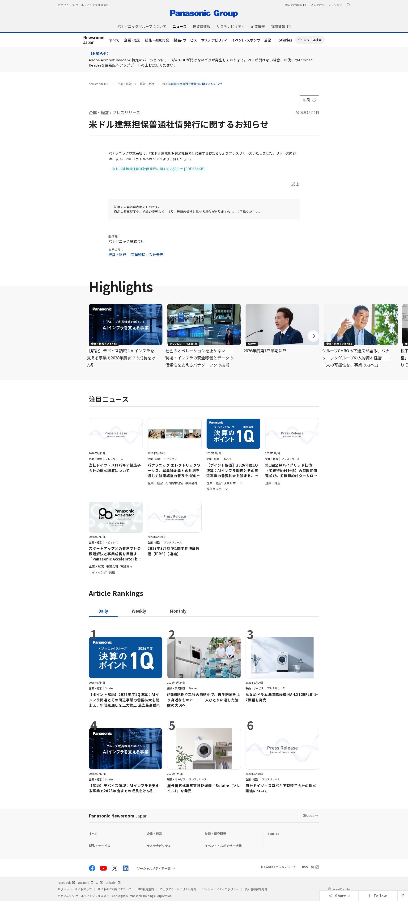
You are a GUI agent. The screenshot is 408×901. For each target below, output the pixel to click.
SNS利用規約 (145, 889)
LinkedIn (111, 882)
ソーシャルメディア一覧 (153, 868)
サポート (63, 889)
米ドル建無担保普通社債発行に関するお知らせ (192, 84)
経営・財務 (147, 84)
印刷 (306, 99)
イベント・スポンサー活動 (251, 40)
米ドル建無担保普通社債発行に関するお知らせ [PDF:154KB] (158, 168)
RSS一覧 (308, 867)
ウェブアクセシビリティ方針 (178, 889)
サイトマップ (83, 889)
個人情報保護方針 (256, 889)
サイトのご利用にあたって (115, 889)
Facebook (64, 882)
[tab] (139, 610)
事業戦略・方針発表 (147, 254)
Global (308, 815)
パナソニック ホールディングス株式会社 (83, 5)
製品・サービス (185, 40)
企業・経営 (132, 40)
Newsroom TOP (99, 84)
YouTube (83, 882)
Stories (285, 40)
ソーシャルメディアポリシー (220, 889)
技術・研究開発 (157, 40)
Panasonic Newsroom (118, 816)
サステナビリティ (214, 40)
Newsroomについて (276, 866)
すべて (114, 40)
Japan (94, 40)
